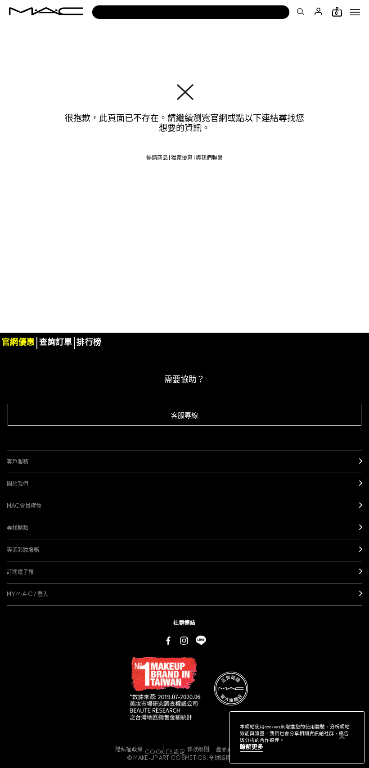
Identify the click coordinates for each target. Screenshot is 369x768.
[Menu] (355, 12)
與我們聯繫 (209, 158)
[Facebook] (168, 640)
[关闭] (342, 736)
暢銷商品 (157, 158)
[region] (297, 737)
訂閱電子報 (20, 572)
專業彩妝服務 (23, 550)
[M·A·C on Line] (201, 640)
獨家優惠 (182, 158)
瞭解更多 (251, 747)
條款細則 (198, 749)
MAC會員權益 (24, 506)
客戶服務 (17, 462)
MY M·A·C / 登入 (27, 594)
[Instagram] (184, 640)
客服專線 (184, 415)
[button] (355, 12)
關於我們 (17, 484)
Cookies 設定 (165, 752)
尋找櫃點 (17, 528)
